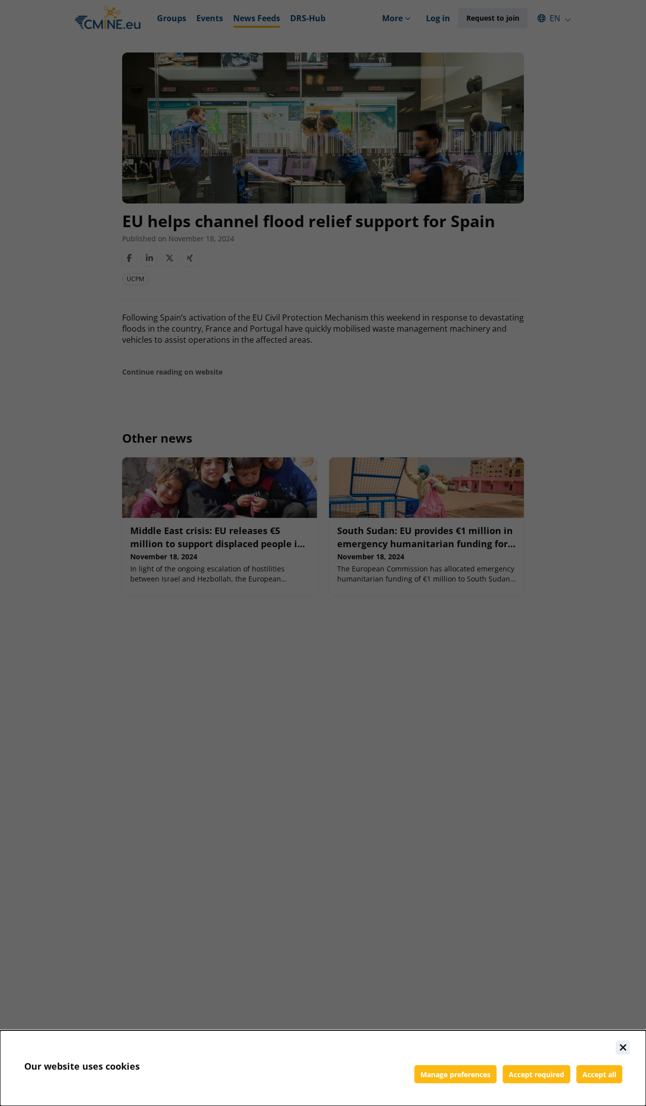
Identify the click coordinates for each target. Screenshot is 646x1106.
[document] (323, 1068)
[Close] (623, 1047)
